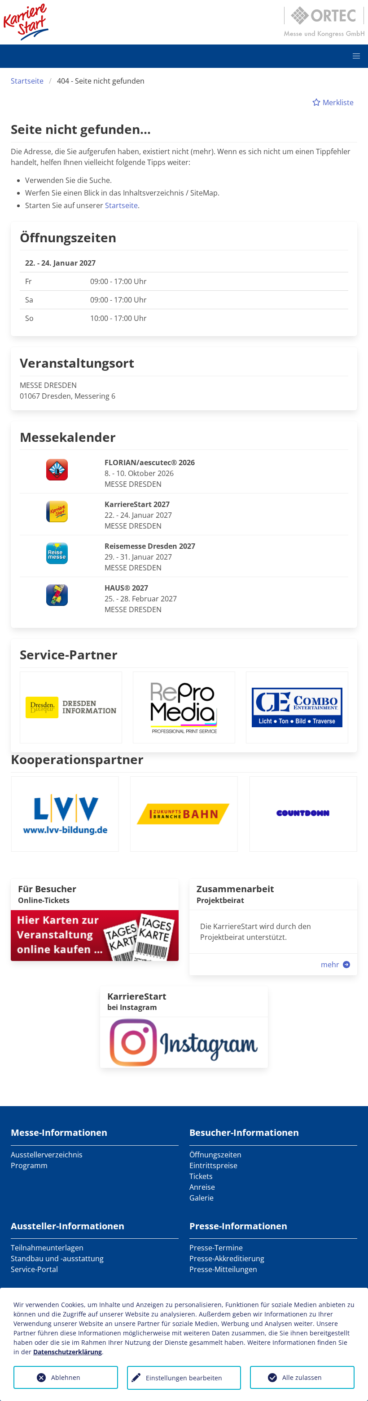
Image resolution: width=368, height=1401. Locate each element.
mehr (331, 965)
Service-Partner (69, 654)
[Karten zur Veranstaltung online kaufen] (95, 935)
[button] (356, 56)
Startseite (27, 81)
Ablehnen (65, 1377)
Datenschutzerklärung (67, 1352)
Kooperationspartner (77, 759)
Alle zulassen (302, 1377)
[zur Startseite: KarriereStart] (26, 22)
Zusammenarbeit (235, 889)
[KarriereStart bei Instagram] (184, 1042)
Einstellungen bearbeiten (184, 1378)
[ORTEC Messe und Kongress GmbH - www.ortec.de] (324, 22)
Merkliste (337, 102)
